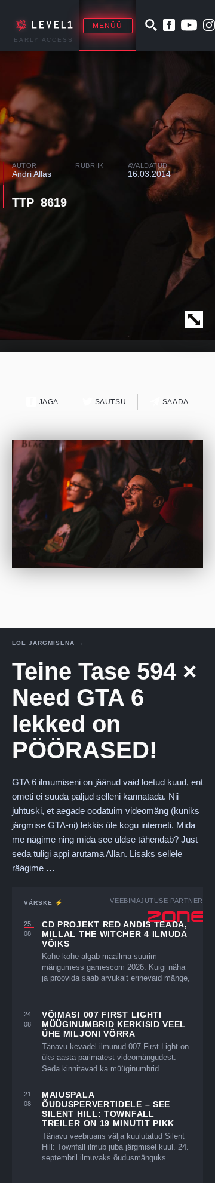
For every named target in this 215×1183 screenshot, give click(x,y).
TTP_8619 (39, 202)
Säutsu (109, 402)
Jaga (47, 402)
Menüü (108, 25)
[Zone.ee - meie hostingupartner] (175, 916)
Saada (174, 402)
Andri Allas (31, 174)
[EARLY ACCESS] (42, 25)
